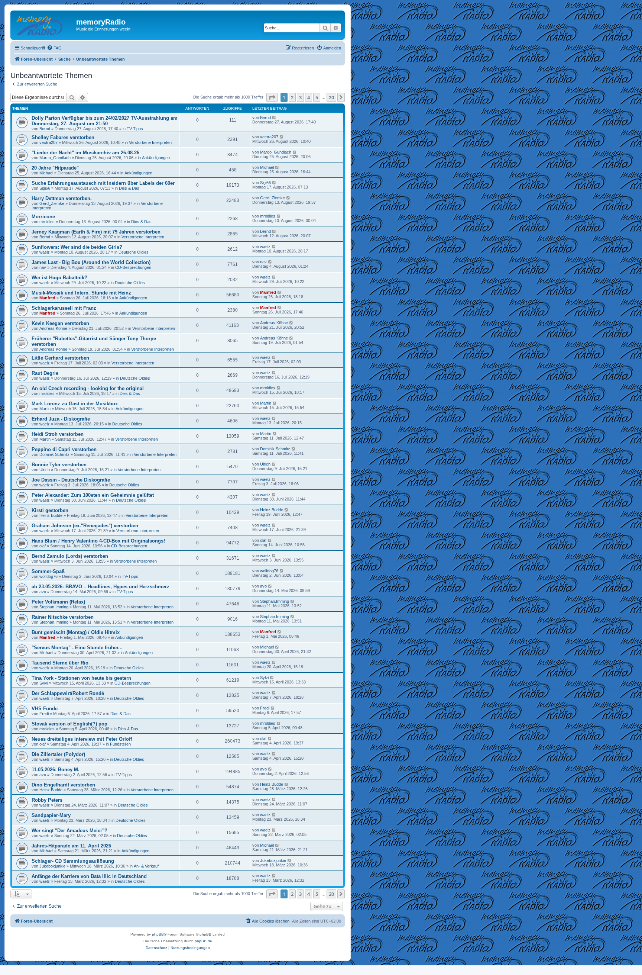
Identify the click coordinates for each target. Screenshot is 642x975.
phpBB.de (203, 941)
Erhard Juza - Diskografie (61, 419)
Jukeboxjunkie (52, 866)
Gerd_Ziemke (51, 203)
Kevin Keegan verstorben (60, 323)
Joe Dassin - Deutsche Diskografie (71, 480)
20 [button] (331, 97)
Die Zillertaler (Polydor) (58, 754)
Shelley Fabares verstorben (63, 137)
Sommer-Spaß (48, 571)
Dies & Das (129, 188)
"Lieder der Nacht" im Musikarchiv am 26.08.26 (85, 152)
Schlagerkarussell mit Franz (64, 308)
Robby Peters (47, 800)
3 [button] (300, 97)
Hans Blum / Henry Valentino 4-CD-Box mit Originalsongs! (98, 541)
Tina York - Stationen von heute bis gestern (81, 678)
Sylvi (43, 683)
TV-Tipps (135, 128)
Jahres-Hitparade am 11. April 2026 (71, 846)
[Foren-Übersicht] (44, 24)
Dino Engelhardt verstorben (63, 785)
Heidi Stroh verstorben (58, 434)
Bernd (44, 128)
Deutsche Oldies (134, 252)
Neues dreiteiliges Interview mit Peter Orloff (82, 739)
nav (42, 267)
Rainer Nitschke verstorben (63, 617)
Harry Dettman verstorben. (62, 198)
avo (42, 591)
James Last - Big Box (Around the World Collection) (91, 262)
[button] (272, 97)
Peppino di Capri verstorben (64, 449)
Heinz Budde (50, 515)
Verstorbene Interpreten (150, 142)
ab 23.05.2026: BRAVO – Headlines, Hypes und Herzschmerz (100, 586)
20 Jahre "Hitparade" (55, 168)
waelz (44, 252)
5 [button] (316, 97)
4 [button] (308, 97)
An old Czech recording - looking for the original (88, 388)
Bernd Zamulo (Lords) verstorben (70, 556)
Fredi (44, 713)
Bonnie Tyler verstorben (59, 464)
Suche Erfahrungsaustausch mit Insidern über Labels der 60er (103, 183)
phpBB (158, 934)
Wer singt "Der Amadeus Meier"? (69, 830)
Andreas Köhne (53, 328)
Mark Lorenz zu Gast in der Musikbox (75, 403)
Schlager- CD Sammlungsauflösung (73, 861)
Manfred (47, 298)
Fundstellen (120, 744)
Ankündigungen (156, 157)
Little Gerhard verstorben (60, 358)
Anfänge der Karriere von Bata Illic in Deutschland (89, 876)
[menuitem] (54, 48)
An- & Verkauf (146, 866)
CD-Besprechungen (133, 267)
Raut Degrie (45, 373)
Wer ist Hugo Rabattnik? (59, 277)
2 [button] (292, 97)
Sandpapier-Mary (51, 815)
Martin (45, 408)
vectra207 (48, 142)
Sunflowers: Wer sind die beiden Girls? (77, 247)
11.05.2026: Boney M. (56, 769)
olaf (42, 546)
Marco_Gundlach (55, 157)
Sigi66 (44, 188)
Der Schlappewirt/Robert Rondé (68, 693)
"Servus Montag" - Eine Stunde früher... (77, 647)
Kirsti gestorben (50, 510)
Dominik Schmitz (54, 454)
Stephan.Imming (53, 607)
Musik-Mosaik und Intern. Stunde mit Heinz (81, 293)
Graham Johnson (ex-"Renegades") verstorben (85, 525)
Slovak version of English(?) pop (69, 724)
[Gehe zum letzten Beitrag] (274, 117)
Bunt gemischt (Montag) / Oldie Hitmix (76, 632)
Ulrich (44, 469)
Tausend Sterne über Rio (60, 663)
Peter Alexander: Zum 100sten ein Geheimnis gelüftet (93, 495)
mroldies (47, 221)
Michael (46, 173)
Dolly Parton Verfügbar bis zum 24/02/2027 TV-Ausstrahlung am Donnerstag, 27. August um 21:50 (105, 120)
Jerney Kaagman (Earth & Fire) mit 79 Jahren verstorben (96, 232)
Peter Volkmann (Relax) (58, 602)
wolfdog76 (48, 576)
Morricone (43, 216)
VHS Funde (45, 708)
